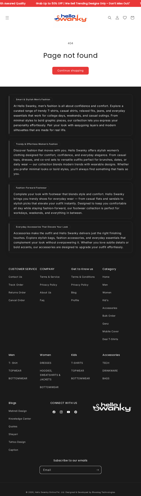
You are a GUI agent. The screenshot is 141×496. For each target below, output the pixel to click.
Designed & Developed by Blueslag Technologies (90, 492)
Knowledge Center (20, 418)
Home (105, 276)
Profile (75, 300)
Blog (74, 292)
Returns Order (17, 292)
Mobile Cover (110, 331)
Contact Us (15, 276)
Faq (42, 300)
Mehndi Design (18, 410)
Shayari (13, 434)
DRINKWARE (110, 370)
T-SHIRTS (77, 362)
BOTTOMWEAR (18, 378)
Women (106, 292)
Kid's (105, 300)
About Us (45, 292)
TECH (105, 362)
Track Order (16, 284)
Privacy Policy (48, 284)
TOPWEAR (15, 370)
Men (105, 284)
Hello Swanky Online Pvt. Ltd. (50, 492)
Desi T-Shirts (110, 339)
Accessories (109, 307)
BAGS (105, 378)
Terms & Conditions (83, 276)
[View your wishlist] (125, 18)
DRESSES (45, 362)
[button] (7, 18)
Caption (13, 449)
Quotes (13, 426)
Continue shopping (70, 70)
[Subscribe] (97, 470)
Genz (105, 323)
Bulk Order (109, 315)
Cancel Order (17, 300)
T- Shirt (13, 362)
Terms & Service (50, 276)
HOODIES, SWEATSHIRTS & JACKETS (50, 375)
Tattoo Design (17, 441)
